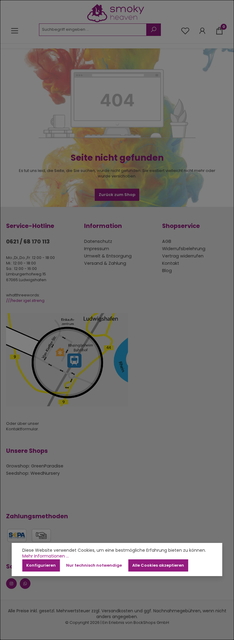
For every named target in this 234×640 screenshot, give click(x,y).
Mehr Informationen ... (45, 556)
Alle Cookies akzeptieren (158, 565)
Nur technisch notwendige (94, 565)
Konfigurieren (41, 565)
